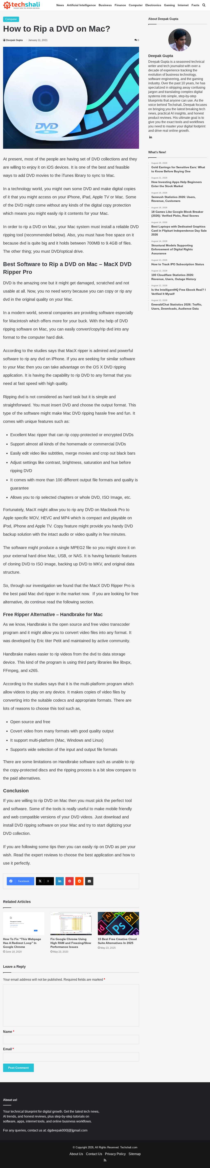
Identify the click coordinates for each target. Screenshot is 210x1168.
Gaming (169, 5)
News (60, 5)
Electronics (153, 5)
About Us (76, 1154)
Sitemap (135, 1154)
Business (105, 5)
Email (8, 1049)
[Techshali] (21, 5)
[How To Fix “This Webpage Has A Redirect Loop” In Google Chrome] (23, 923)
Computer (136, 5)
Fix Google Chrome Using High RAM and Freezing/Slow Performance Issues (70, 942)
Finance (120, 5)
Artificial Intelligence (81, 5)
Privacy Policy (115, 1154)
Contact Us (94, 1154)
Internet (183, 5)
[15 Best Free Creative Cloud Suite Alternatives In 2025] (118, 923)
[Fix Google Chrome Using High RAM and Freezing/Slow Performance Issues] (71, 923)
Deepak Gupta (14, 40)
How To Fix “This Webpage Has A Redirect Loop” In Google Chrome (22, 942)
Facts (195, 5)
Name (8, 1031)
